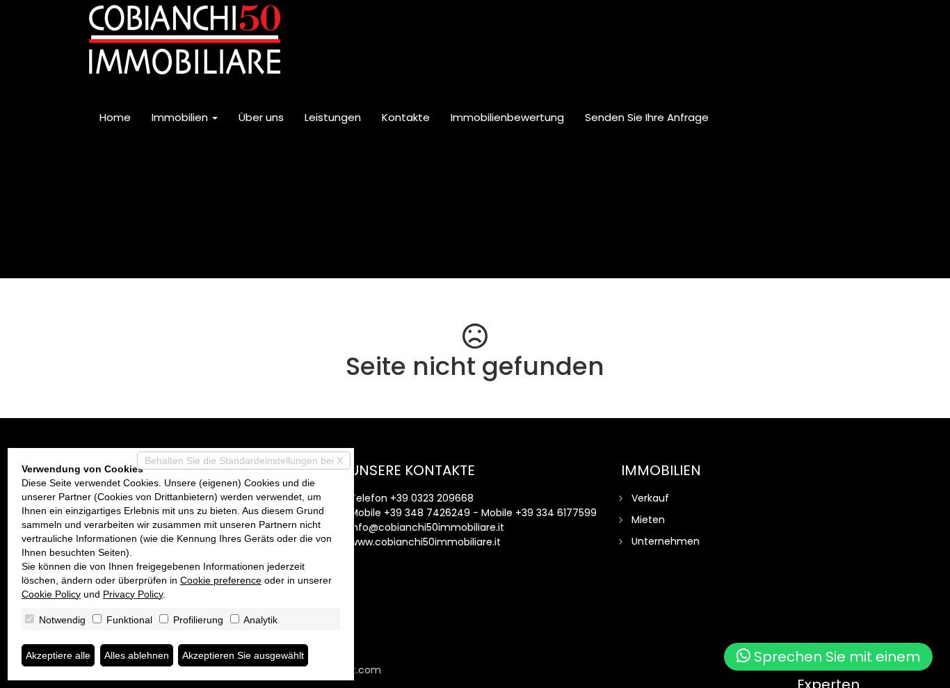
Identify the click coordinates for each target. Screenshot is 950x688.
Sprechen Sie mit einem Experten (835, 659)
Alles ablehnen (136, 655)
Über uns (261, 117)
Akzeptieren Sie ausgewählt (243, 655)
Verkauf (650, 498)
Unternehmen (665, 541)
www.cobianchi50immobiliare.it (425, 542)
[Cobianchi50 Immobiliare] (185, 39)
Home (115, 117)
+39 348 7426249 (427, 513)
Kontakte (406, 117)
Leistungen (333, 117)
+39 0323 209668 (432, 498)
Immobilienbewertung (507, 117)
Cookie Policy (51, 594)
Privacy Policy (133, 594)
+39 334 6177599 (556, 513)
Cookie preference (220, 580)
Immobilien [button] (181, 117)
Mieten (648, 520)
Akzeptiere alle (58, 655)
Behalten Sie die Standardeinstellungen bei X (244, 460)
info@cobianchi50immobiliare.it (427, 527)
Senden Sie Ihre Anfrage (647, 117)
